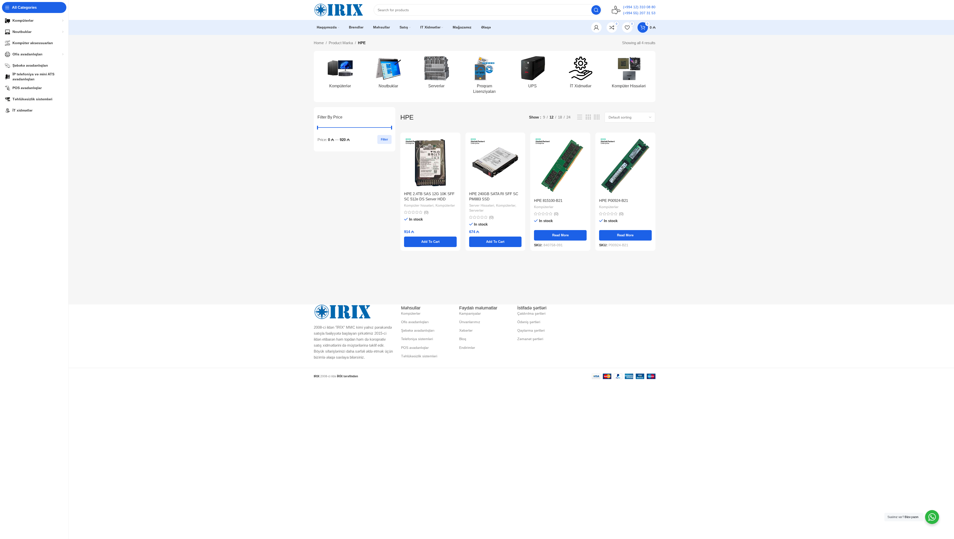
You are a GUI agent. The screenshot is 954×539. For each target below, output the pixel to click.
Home (319, 43)
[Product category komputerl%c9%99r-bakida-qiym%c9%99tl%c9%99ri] (340, 73)
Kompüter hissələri (418, 205)
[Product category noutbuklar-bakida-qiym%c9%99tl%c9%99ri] (388, 73)
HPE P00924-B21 (613, 200)
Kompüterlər (445, 205)
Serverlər (476, 210)
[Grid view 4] (597, 117)
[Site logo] (339, 9)
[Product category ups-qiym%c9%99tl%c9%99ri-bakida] (532, 73)
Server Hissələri (481, 205)
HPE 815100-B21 (548, 200)
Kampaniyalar (470, 313)
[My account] (596, 27)
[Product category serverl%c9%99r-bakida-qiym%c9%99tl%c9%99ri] (436, 73)
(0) (426, 212)
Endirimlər (467, 348)
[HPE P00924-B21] (625, 166)
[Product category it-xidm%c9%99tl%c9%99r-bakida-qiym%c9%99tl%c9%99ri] (580, 73)
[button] (430, 242)
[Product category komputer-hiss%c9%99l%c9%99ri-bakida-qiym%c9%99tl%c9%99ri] (628, 73)
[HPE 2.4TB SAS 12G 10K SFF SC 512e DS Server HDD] (430, 162)
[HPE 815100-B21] (560, 166)
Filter (384, 139)
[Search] (596, 10)
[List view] (579, 117)
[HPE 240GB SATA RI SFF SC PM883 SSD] (495, 162)
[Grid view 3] (588, 117)
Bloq (462, 339)
